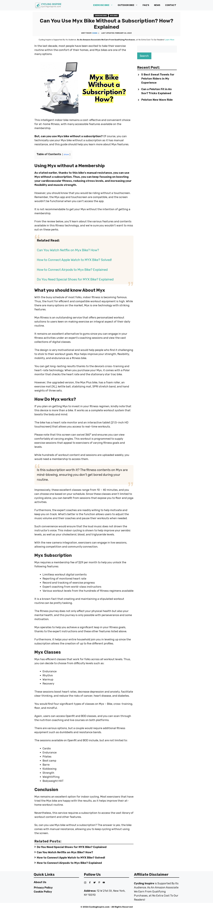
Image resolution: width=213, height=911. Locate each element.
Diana (94, 33)
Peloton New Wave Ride (157, 99)
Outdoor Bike (126, 5)
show (66, 154)
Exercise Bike (101, 5)
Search (144, 56)
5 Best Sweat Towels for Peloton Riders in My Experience (157, 78)
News (157, 5)
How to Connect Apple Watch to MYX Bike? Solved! (74, 260)
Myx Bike (114, 15)
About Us (40, 882)
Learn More (169, 40)
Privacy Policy (43, 887)
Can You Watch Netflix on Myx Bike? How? (68, 250)
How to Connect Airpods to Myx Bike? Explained (72, 270)
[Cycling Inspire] (48, 5)
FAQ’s (146, 5)
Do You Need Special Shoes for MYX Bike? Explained (75, 279)
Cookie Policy (43, 891)
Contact (170, 5)
